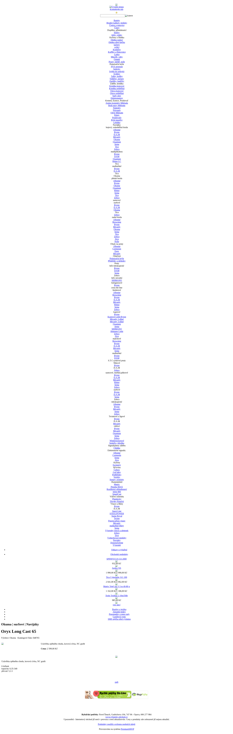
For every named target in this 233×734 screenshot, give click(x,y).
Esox (117, 251)
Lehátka (116, 122)
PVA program (117, 66)
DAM (116, 156)
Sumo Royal (117, 516)
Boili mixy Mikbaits (116, 105)
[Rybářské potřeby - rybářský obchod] (116, 5)
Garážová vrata (119, 617)
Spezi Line (116, 511)
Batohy (117, 20)
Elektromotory (117, 98)
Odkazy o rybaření (119, 550)
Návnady (117, 110)
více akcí (116, 605)
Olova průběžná (117, 93)
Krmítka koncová (116, 86)
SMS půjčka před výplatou (119, 619)
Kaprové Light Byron (117, 317)
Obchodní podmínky (119, 554)
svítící (116, 47)
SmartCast (116, 494)
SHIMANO (117, 280)
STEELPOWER (117, 513)
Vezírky (117, 477)
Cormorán (116, 455)
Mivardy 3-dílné (117, 322)
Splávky (116, 69)
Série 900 (117, 492)
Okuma (117, 139)
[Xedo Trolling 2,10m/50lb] (116, 598)
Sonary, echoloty (117, 479)
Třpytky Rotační (117, 501)
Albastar (116, 130)
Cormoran (116, 249)
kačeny (117, 45)
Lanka (116, 54)
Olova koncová (116, 91)
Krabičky (117, 49)
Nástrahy (117, 108)
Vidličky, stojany (117, 79)
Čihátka (117, 448)
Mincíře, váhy (117, 57)
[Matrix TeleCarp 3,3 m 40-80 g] (116, 589)
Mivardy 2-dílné (117, 319)
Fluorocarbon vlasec (116, 521)
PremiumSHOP (127, 729)
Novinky (117, 540)
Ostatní (117, 59)
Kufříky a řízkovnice (117, 52)
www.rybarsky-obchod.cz (116, 717)
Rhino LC (116, 161)
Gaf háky (117, 472)
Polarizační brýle (117, 258)
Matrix (117, 484)
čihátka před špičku (117, 42)
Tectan (117, 518)
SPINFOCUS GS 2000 (117, 559)
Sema (116, 144)
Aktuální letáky (119, 612)
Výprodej (117, 545)
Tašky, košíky (117, 76)
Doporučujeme (116, 543)
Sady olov (116, 96)
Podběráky (116, 475)
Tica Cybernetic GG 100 (116, 577)
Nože (116, 241)
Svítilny (117, 74)
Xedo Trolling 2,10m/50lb (116, 595)
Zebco (116, 149)
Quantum (117, 142)
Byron (116, 132)
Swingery (117, 465)
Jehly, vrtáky (116, 35)
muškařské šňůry (117, 526)
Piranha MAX (117, 487)
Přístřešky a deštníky (117, 261)
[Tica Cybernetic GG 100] (116, 580)
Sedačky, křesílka (116, 443)
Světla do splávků (116, 71)
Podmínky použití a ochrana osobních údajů (116, 724)
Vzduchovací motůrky (116, 538)
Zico (117, 239)
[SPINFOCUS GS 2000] (116, 561)
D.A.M (117, 134)
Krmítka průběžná (116, 88)
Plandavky (116, 499)
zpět (116, 682)
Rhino (116, 190)
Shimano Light (116, 331)
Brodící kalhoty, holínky (117, 23)
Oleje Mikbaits (117, 113)
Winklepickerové (117, 441)
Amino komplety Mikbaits (117, 103)
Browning (116, 222)
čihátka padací (117, 40)
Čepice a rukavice (116, 25)
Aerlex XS (116, 568)
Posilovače (116, 117)
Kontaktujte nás (116, 9)
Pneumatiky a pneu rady (119, 614)
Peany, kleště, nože (117, 62)
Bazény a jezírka (119, 609)
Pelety (116, 115)
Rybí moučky (117, 120)
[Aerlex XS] (116, 571)
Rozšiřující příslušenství (117, 489)
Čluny (116, 28)
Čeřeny (117, 470)
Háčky (117, 32)
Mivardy (116, 137)
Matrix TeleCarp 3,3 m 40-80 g (116, 586)
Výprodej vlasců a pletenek (116, 530)
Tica (117, 147)
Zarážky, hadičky (116, 81)
